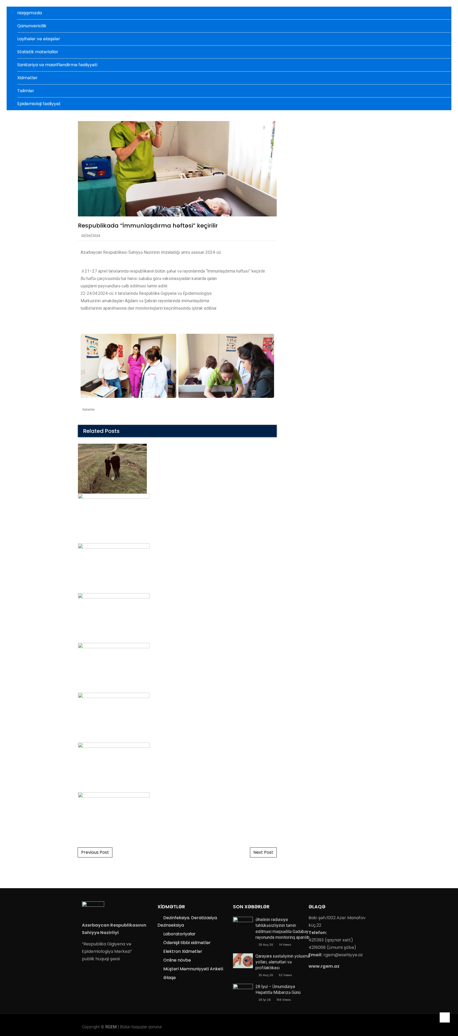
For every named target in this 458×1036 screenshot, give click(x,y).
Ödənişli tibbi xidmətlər (187, 943)
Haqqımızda (29, 13)
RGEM (111, 1026)
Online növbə (177, 960)
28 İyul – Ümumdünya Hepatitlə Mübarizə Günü (278, 989)
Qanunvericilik (31, 26)
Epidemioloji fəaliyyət (39, 104)
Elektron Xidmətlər (182, 951)
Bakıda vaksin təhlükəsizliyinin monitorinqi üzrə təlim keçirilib (177, 486)
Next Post (263, 852)
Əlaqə (169, 978)
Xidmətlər (27, 78)
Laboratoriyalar (179, 934)
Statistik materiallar (37, 52)
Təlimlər (25, 91)
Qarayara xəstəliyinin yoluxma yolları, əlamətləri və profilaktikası (283, 962)
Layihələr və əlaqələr (38, 39)
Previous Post (95, 852)
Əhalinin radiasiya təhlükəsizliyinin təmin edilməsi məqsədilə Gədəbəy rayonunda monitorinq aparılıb (283, 928)
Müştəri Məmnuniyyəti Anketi (193, 969)
